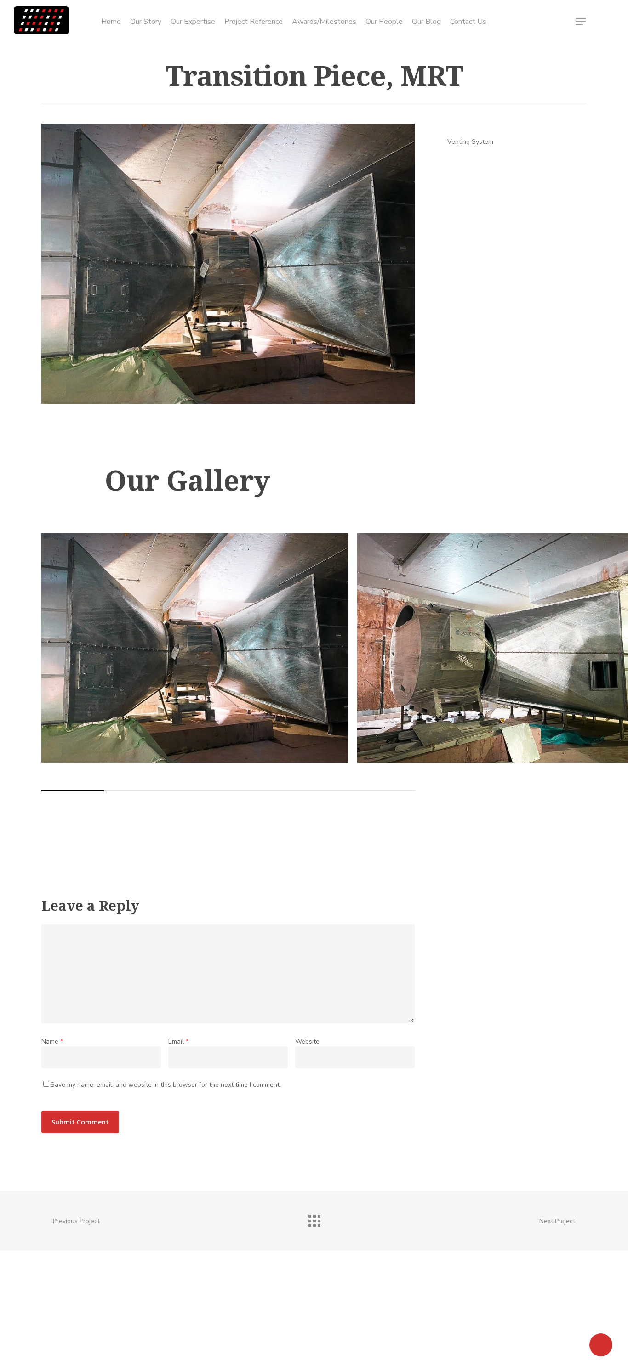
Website (307, 1041)
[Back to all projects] (314, 1218)
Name (52, 1041)
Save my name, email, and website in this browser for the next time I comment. (166, 1084)
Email (178, 1041)
